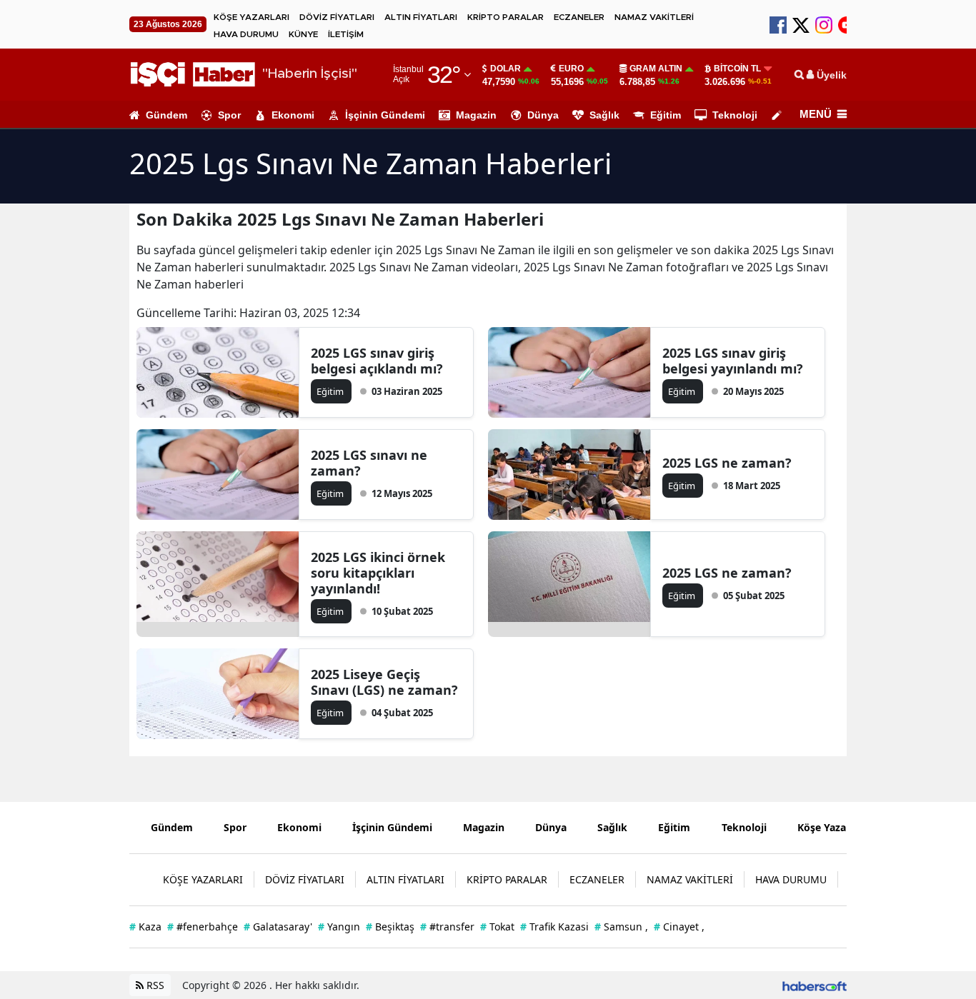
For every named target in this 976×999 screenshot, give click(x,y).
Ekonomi (293, 115)
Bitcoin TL (737, 68)
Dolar (505, 68)
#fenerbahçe (202, 926)
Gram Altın (655, 68)
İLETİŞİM (346, 34)
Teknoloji (734, 115)
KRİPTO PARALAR (505, 17)
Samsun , (621, 926)
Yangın (339, 926)
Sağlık (604, 115)
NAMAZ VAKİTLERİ (654, 17)
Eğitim (665, 115)
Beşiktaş (390, 926)
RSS (154, 985)
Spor (229, 115)
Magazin (476, 115)
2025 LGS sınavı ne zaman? (369, 462)
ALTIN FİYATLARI (420, 17)
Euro (571, 68)
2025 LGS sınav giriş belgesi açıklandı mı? (377, 360)
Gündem (166, 115)
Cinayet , (679, 926)
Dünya (543, 115)
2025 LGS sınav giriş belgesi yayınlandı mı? (732, 360)
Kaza (145, 926)
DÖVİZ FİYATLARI (336, 17)
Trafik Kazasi (554, 926)
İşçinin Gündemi (385, 115)
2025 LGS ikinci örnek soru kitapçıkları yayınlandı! (378, 572)
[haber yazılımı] (814, 985)
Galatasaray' (278, 926)
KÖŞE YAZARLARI (251, 17)
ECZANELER (579, 17)
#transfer (447, 926)
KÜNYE (303, 34)
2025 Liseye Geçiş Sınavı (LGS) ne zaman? (384, 682)
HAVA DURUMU (246, 34)
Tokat (497, 926)
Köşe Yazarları (831, 827)
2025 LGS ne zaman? (727, 463)
